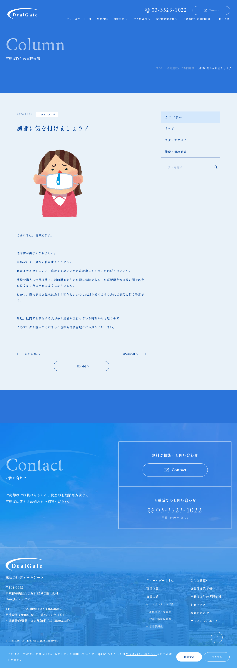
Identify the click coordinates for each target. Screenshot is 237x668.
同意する (189, 657)
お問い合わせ (199, 613)
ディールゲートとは (79, 19)
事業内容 (102, 19)
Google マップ (16, 599)
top (159, 68)
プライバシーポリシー (205, 621)
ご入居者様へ (141, 19)
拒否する (217, 657)
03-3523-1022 (169, 10)
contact (214, 10)
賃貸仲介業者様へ (166, 19)
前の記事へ (32, 353)
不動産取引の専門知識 (196, 19)
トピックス (223, 19)
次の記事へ (130, 353)
